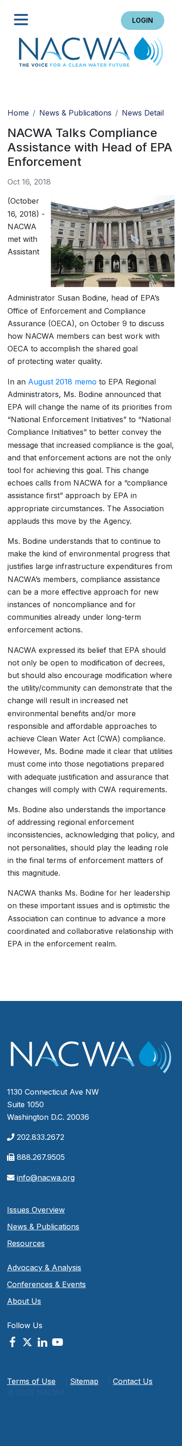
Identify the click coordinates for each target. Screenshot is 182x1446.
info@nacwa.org (46, 1177)
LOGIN (142, 20)
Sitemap (84, 1381)
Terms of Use (31, 1381)
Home (91, 54)
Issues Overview (36, 1209)
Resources (26, 1243)
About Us (24, 1301)
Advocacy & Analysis (44, 1267)
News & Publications (75, 112)
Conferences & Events (46, 1284)
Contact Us (133, 1381)
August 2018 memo (62, 381)
